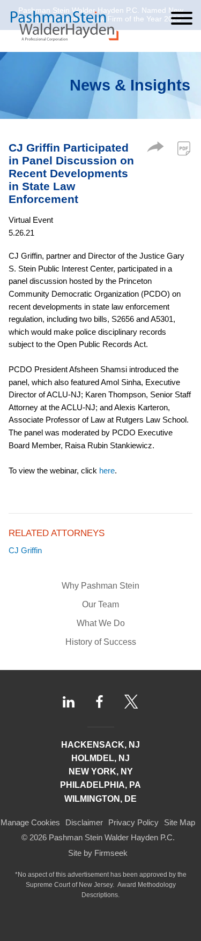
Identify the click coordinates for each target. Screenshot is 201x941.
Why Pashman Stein (100, 585)
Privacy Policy (133, 822)
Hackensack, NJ (100, 744)
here (107, 470)
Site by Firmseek (98, 852)
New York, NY (101, 771)
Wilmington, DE (100, 798)
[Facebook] (99, 701)
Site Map (179, 822)
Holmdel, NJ (100, 758)
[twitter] (131, 702)
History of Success (100, 641)
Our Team (100, 604)
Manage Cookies (30, 822)
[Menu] (182, 18)
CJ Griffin (25, 550)
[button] (155, 149)
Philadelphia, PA (100, 784)
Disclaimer (84, 822)
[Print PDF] (183, 148)
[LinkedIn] (69, 701)
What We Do (101, 623)
